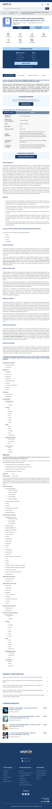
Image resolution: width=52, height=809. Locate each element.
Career (5, 775)
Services (22, 770)
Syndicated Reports (41, 775)
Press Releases (7, 777)
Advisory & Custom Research (26, 772)
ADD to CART (26, 63)
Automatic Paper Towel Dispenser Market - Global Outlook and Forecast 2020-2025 (35, 13)
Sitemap (39, 777)
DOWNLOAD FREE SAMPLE (26, 156)
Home (4, 13)
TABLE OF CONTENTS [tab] (33, 75)
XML (38, 779)
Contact (6, 772)
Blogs (5, 779)
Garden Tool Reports (41, 770)
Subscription (23, 778)
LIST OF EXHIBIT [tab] (21, 75)
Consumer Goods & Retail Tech (13, 13)
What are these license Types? (26, 66)
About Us (6, 770)
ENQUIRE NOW (26, 104)
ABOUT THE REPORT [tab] (9, 75)
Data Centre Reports (41, 772)
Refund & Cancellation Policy (26, 784)
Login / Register (7, 781)
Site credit (46, 799)
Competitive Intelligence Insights (25, 775)
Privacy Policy (23, 780)
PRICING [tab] (44, 75)
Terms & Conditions (24, 782)
